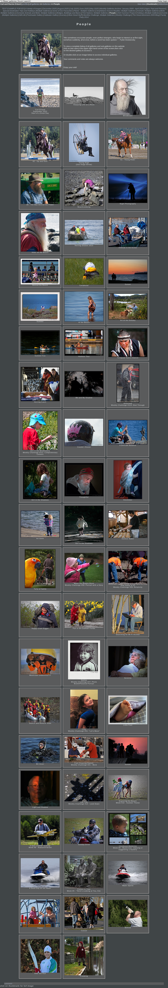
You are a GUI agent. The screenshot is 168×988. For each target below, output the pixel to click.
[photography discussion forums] (20, 2)
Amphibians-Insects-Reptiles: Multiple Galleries (116, 11)
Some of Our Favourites (62, 11)
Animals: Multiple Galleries (148, 11)
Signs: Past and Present (155, 9)
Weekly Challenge (123, 15)
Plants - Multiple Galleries (84, 11)
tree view (142, 4)
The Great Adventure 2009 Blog (146, 15)
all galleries (34, 4)
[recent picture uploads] (13, 2)
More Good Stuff (75, 15)
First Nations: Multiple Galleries (95, 13)
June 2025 (84, 9)
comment (8, 984)
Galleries (46, 4)
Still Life (22, 15)
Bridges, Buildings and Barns (69, 13)
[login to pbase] (165, 2)
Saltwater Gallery (51, 15)
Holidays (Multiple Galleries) (148, 13)
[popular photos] (94, 2)
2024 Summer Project (126, 13)
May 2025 (94, 9)
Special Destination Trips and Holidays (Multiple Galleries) (27, 11)
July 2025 (74, 9)
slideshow (163, 4)
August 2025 (63, 9)
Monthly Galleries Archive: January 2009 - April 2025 (122, 9)
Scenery (63, 15)
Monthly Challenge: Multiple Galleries (98, 15)
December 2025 (49, 9)
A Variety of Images (33, 9)
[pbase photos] (4, 2)
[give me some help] (160, 2)
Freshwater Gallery (35, 15)
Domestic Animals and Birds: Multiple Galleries (35, 13)
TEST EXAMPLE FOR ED (13, 9)
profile (25, 4)
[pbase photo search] (27, 2)
